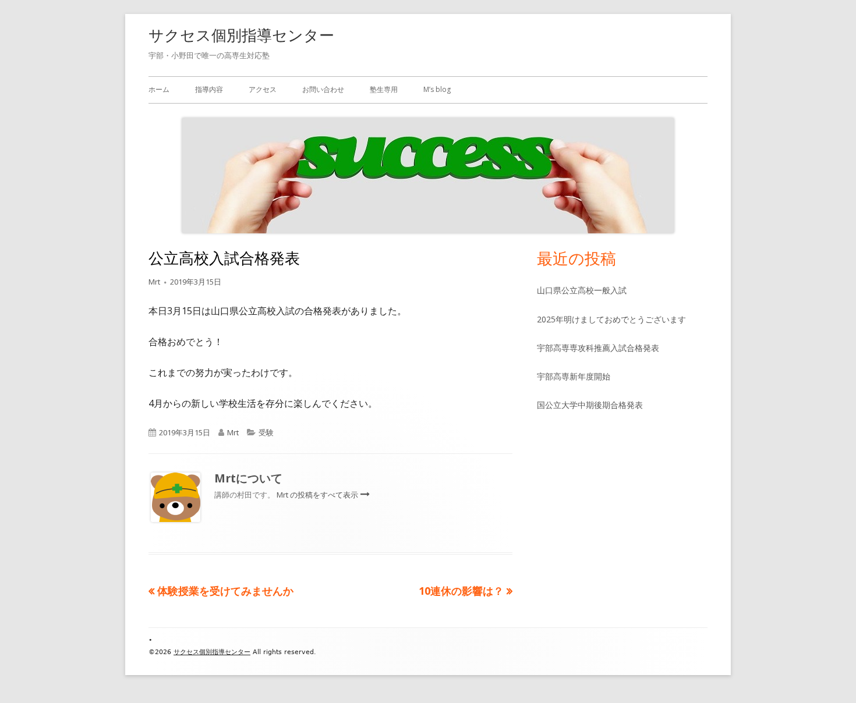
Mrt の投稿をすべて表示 (318, 494)
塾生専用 (384, 89)
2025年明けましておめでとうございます (611, 319)
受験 (266, 432)
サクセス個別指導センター (241, 34)
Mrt (154, 281)
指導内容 (209, 89)
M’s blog (437, 89)
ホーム (158, 89)
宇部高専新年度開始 (573, 376)
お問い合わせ (323, 89)
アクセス (263, 89)
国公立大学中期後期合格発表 (590, 404)
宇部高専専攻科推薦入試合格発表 (598, 347)
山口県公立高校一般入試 (582, 290)
